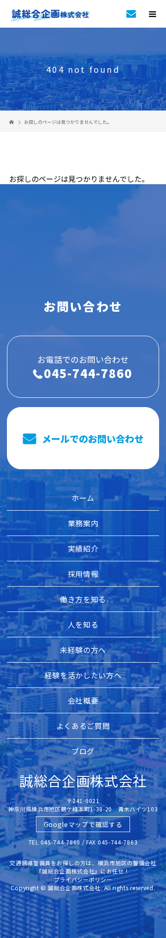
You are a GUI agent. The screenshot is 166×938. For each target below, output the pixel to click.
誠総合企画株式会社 (83, 780)
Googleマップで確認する (83, 824)
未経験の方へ (83, 649)
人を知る (83, 624)
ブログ (83, 751)
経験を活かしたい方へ (83, 675)
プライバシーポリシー (83, 879)
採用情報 (83, 573)
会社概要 (83, 700)
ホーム (83, 497)
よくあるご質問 (83, 725)
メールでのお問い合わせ (91, 438)
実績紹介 (83, 548)
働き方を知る (83, 599)
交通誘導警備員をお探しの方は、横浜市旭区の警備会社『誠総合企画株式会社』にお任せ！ (83, 867)
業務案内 (83, 523)
